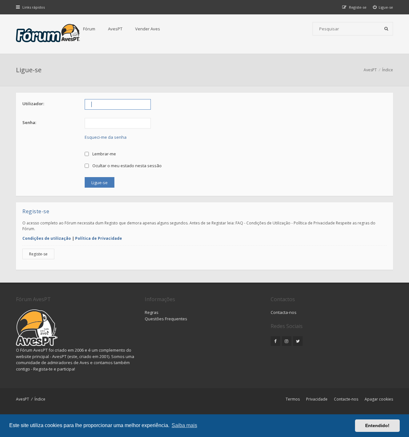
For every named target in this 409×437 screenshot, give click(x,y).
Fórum (89, 29)
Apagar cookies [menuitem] (379, 399)
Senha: (29, 122)
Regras (151, 312)
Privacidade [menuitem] (317, 399)
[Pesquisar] (386, 28)
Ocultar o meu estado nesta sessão (126, 165)
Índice (40, 399)
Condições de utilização (46, 238)
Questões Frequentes (166, 319)
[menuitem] (383, 7)
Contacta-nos (284, 312)
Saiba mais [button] (184, 425)
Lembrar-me (103, 154)
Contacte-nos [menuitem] (346, 399)
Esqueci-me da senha (106, 137)
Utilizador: (33, 103)
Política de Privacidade (98, 238)
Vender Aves (147, 29)
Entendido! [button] (377, 425)
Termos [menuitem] (293, 399)
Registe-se (38, 254)
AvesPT (115, 29)
